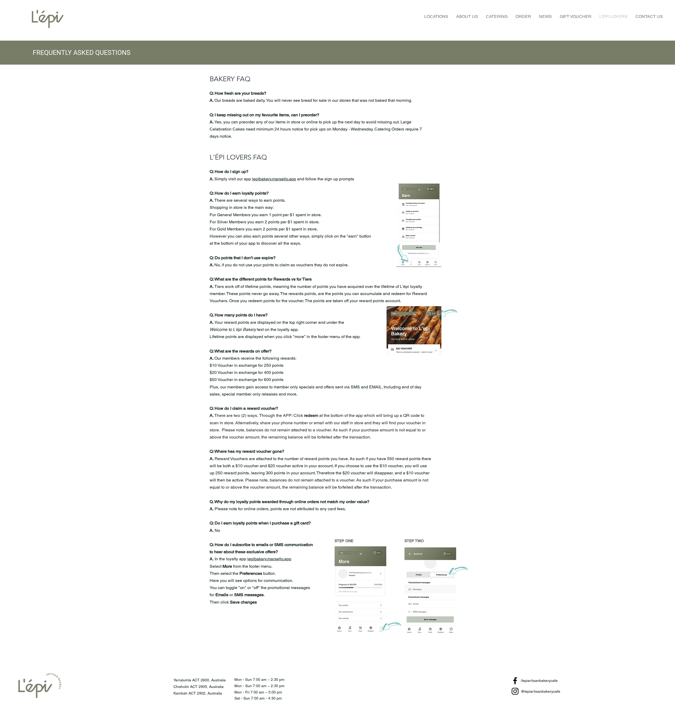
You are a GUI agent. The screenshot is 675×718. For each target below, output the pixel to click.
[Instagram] (515, 691)
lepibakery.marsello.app (274, 178)
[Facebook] (515, 680)
